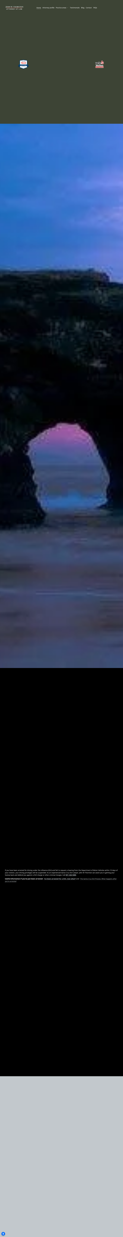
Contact (89, 8)
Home (38, 8)
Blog (82, 8)
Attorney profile (48, 8)
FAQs (95, 8)
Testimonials (75, 8)
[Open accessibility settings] (3, 1234)
